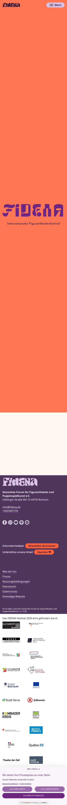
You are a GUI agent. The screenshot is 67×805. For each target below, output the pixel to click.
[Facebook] (4, 522)
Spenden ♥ (44, 552)
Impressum (9, 586)
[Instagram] (10, 522)
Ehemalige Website (13, 596)
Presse (6, 576)
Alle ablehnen (17, 789)
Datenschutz (9, 591)
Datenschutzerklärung (10, 784)
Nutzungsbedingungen (16, 581)
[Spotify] (27, 522)
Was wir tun (9, 571)
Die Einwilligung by (33, 802)
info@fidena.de (11, 507)
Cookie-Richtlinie (25, 784)
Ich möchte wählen (33, 796)
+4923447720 (10, 511)
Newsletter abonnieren (41, 545)
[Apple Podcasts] (21, 522)
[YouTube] (16, 522)
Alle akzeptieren (50, 789)
